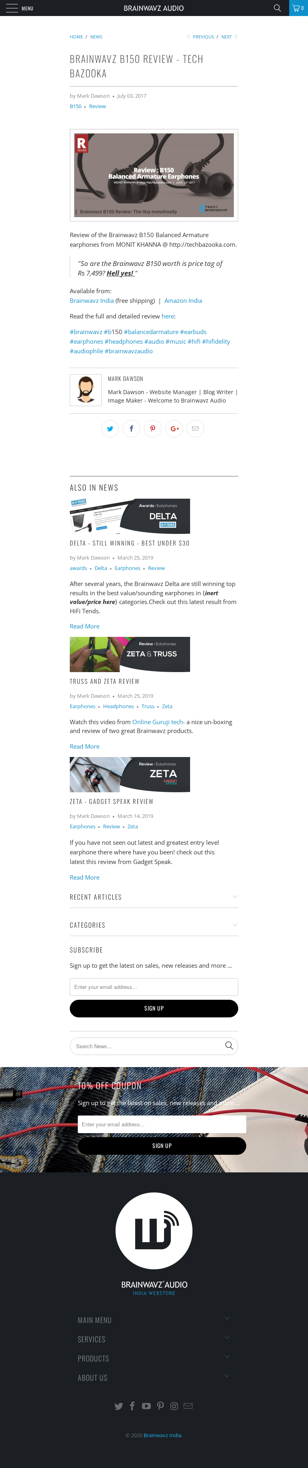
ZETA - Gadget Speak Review (112, 801)
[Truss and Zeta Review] (130, 670)
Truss (148, 706)
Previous (203, 37)
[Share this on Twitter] (110, 428)
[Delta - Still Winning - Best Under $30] (130, 532)
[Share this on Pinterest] (153, 428)
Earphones (127, 568)
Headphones (118, 706)
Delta (101, 568)
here (168, 316)
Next (227, 37)
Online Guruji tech (157, 722)
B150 (75, 106)
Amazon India (183, 300)
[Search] (280, 8)
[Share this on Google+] (174, 428)
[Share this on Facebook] (131, 428)
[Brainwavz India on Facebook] (133, 1406)
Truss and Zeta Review (105, 681)
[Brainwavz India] (154, 8)
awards (78, 568)
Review (97, 106)
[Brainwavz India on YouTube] (147, 1406)
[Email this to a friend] (195, 428)
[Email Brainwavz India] (188, 1406)
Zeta (167, 706)
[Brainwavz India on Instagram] (174, 1406)
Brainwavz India (92, 300)
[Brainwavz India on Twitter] (119, 1406)
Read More (84, 626)
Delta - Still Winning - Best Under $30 (130, 542)
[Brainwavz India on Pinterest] (161, 1406)
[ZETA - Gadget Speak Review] (130, 790)
